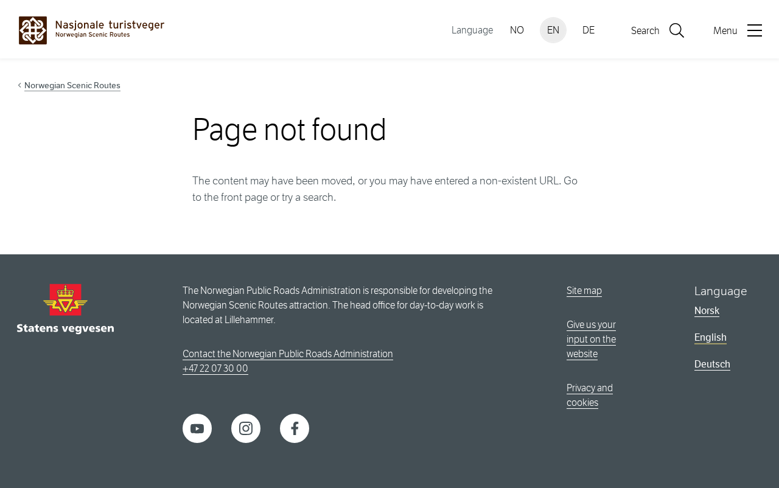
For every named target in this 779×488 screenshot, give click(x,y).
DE (588, 30)
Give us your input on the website (591, 339)
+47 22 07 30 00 (215, 368)
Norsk (706, 310)
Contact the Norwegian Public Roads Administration (288, 354)
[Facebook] (294, 427)
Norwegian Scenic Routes (72, 85)
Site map (584, 290)
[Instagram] (245, 427)
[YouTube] (197, 427)
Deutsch (712, 364)
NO (517, 30)
